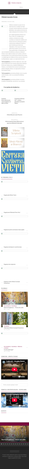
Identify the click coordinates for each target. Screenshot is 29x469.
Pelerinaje (14, 306)
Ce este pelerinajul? (8, 349)
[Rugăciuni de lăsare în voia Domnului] (14, 240)
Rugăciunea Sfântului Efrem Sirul (12, 212)
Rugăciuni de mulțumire (9, 264)
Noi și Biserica (7, 306)
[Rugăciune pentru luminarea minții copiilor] (14, 222)
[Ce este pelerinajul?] (14, 339)
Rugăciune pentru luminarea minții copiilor (14, 229)
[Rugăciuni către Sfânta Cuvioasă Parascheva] (14, 274)
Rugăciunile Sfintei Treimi (10, 195)
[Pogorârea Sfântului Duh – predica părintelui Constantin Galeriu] (21, 93)
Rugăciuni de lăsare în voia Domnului (13, 247)
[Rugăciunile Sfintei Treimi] (14, 188)
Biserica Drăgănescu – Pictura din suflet (13, 307)
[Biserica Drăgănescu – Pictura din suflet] (14, 299)
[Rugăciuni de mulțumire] (14, 257)
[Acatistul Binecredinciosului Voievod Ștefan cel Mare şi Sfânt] (8, 93)
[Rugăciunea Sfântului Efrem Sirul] (14, 205)
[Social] (14, 463)
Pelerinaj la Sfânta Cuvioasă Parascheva (14, 328)
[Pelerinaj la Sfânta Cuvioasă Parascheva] (14, 319)
